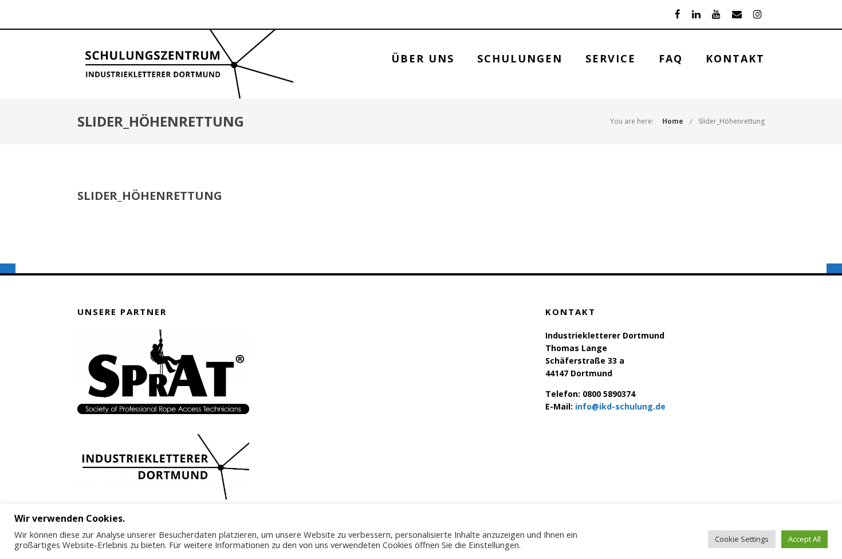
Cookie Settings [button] (742, 539)
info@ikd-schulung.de (620, 406)
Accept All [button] (804, 539)
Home (672, 121)
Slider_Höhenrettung (731, 121)
